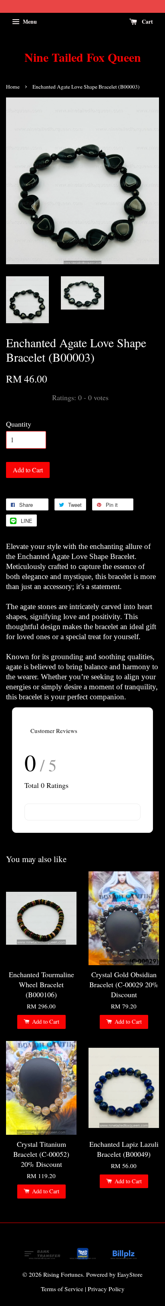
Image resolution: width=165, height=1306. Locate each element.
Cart (146, 21)
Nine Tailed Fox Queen (82, 57)
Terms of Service (62, 1289)
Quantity (18, 424)
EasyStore (130, 1274)
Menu (29, 21)
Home (13, 86)
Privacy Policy (106, 1289)
